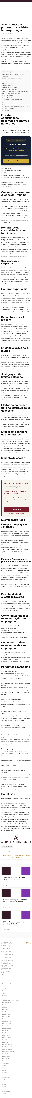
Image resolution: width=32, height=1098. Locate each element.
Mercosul (4, 1075)
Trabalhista (4, 1093)
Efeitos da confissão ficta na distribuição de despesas (15, 91)
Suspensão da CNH (6, 1091)
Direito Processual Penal (8, 1051)
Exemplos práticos (8, 97)
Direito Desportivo (6, 1021)
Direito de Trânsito (6, 1018)
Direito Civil (4, 1007)
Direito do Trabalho (7, 846)
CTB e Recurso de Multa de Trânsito (10, 1000)
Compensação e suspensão (12, 81)
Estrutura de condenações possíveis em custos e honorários (14, 75)
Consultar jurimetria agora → (16, 160)
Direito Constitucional (7, 1011)
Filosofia (4, 1065)
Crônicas (4, 997)
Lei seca (4, 1070)
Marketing (4, 1072)
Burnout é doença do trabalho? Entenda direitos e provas (15, 901)
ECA (3, 1060)
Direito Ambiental (6, 1004)
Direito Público (5, 1053)
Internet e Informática (7, 1067)
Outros (3, 1081)
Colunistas (4, 995)
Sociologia (4, 1086)
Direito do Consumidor (7, 1023)
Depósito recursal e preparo (9, 85)
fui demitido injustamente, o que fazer (16, 852)
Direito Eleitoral (5, 1030)
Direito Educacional (6, 1028)
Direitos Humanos (6, 1058)
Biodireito (4, 988)
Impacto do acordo (8, 95)
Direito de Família (6, 1016)
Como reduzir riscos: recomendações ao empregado (16, 106)
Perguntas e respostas (9, 108)
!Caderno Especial (6, 983)
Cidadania (4, 990)
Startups (4, 1089)
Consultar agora (16, 509)
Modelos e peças (6, 1077)
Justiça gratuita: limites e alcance (10, 89)
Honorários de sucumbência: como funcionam (14, 80)
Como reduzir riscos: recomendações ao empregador (16, 104)
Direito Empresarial (6, 1032)
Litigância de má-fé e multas (10, 87)
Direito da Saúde (6, 1014)
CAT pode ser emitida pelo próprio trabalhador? (13, 923)
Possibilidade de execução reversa (11, 102)
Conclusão (6, 110)
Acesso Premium (6, 986)
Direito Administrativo (7, 1002)
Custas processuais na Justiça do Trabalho (12, 78)
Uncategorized (5, 1095)
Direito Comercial (6, 1009)
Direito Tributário (6, 1056)
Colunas (4, 993)
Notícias (4, 1079)
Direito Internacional (6, 1037)
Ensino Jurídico (5, 1063)
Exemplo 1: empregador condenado (14, 99)
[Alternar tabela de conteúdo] (27, 72)
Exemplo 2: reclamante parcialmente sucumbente (17, 101)
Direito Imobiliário (6, 1035)
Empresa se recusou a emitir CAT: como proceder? (14, 878)
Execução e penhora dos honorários (11, 93)
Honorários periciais (8, 83)
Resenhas (4, 1084)
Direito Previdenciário (7, 1044)
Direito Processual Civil (7, 1049)
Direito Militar (5, 1039)
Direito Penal (5, 1042)
